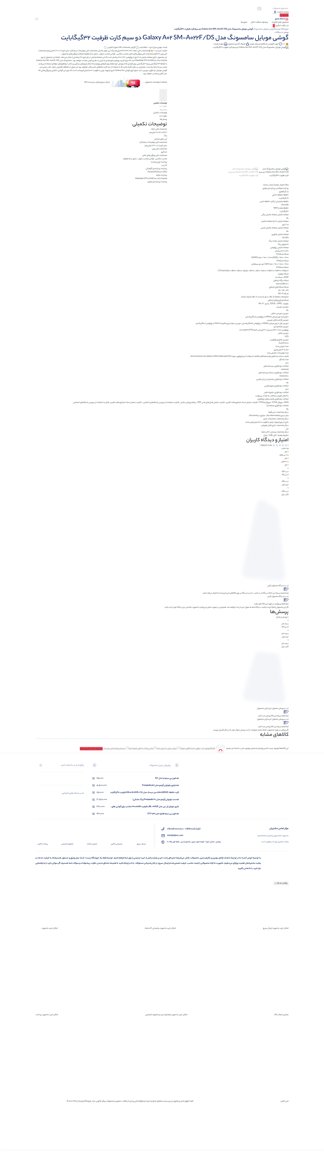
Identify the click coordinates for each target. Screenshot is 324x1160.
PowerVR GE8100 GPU (157, 172)
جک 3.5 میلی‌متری (281, 350)
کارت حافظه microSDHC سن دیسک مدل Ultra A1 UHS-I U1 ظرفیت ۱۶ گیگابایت (144, 792)
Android (285, 369)
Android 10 (284, 376)
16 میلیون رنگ (283, 244)
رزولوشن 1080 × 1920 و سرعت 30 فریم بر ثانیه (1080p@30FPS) (264, 330)
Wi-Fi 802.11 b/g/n (260, 297)
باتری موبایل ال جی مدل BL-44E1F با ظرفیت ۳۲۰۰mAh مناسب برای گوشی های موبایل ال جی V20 (145, 806)
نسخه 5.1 (279, 277)
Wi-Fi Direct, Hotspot (279, 297)
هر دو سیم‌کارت (257, 264)
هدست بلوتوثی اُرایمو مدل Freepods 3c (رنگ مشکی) (156, 799)
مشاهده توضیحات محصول (156, 82)
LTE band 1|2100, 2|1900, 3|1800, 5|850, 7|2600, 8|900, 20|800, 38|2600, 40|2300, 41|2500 (253, 271)
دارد (287, 363)
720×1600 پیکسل (282, 251)
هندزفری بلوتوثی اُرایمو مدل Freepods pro (160, 785)
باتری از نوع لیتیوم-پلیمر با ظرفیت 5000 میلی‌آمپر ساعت (267, 422)
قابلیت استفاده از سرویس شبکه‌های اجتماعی (91, 402)
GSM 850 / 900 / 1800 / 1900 (276, 264)
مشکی (157, 139)
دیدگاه (278, 32)
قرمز (162, 139)
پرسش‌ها (163, 119)
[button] (177, 765)
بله (287, 218)
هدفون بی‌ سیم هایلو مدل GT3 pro (163, 814)
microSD (285, 205)
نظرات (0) (163, 116)
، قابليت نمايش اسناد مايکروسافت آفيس (126, 402)
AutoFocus (284, 343)
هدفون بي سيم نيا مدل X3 (167, 778)
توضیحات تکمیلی (160, 112)
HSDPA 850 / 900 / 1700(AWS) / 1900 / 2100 (270, 257)
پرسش (285, 32)
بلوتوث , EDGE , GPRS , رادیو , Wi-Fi (274, 303)
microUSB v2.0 (282, 284)
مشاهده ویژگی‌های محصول (73, 54)
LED (287, 336)
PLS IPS (285, 238)
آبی (165, 139)
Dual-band (246, 297)
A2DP (286, 277)
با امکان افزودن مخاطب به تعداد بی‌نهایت (272, 396)
